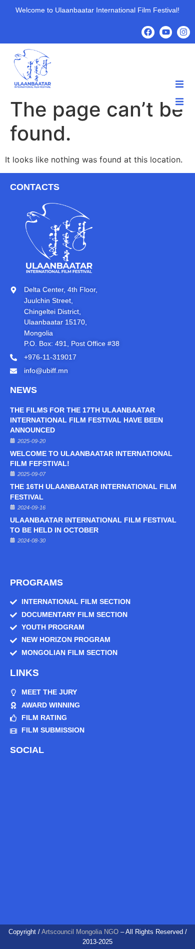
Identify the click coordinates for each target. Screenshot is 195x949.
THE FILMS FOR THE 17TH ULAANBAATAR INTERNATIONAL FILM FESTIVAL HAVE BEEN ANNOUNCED (86, 420)
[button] (180, 84)
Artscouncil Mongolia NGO (80, 932)
